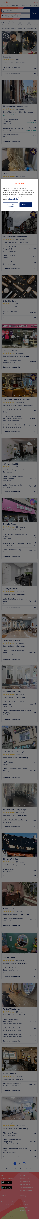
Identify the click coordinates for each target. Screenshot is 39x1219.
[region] (19, 195)
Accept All (25, 204)
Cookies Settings (10, 205)
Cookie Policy (14, 199)
